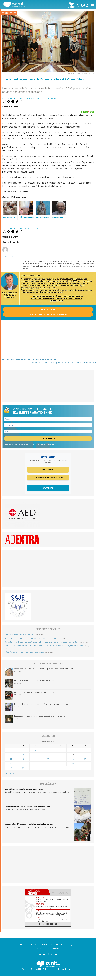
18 (60, 759)
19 (73, 759)
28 (11, 768)
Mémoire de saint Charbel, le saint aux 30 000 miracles (34, 692)
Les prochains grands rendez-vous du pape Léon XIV (27, 806)
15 (23, 759)
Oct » (12, 773)
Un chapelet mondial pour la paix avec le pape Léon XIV (34, 680)
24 (48, 764)
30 (36, 768)
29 (23, 768)
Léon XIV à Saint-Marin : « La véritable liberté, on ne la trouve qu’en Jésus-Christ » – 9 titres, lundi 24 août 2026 (44, 646)
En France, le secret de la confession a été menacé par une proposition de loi (42, 704)
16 (36, 759)
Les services (54, 944)
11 (60, 755)
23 (36, 764)
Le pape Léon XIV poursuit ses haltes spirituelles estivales (29, 824)
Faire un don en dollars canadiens (48, 314)
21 (11, 764)
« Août (7, 773)
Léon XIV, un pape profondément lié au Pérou (24, 789)
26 (73, 764)
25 (60, 764)
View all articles (9, 256)
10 (48, 755)
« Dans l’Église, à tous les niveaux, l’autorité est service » (25, 652)
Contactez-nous (54, 949)
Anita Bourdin (33, 98)
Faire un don (48, 309)
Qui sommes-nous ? (27, 944)
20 (85, 759)
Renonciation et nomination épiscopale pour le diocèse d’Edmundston (30, 638)
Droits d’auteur (41, 949)
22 (23, 764)
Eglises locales (9, 13)
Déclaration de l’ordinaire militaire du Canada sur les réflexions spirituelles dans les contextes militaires (42, 642)
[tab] (36, 892)
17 (48, 759)
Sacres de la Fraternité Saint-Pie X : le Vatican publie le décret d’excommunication (43, 669)
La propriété (42, 944)
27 (85, 764)
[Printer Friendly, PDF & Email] (87, 112)
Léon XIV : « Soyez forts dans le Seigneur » (20, 634)
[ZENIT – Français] (27, 5)
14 (11, 759)
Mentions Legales (68, 944)
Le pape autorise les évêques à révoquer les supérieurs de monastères (40, 716)
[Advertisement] (48, 340)
